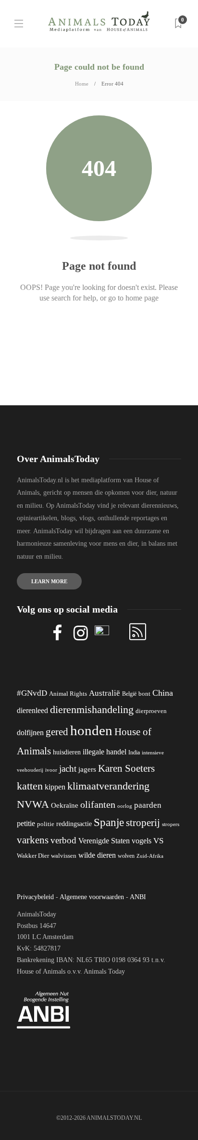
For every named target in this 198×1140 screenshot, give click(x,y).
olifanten (97, 804)
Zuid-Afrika (149, 856)
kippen (55, 787)
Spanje (109, 822)
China (162, 693)
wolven (126, 855)
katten (30, 786)
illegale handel (104, 752)
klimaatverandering (108, 786)
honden (91, 730)
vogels (141, 841)
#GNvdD (32, 693)
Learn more (49, 581)
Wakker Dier (33, 855)
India (134, 752)
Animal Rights (68, 693)
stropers (170, 824)
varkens (33, 840)
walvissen (63, 855)
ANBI (138, 897)
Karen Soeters (126, 768)
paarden (147, 805)
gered (57, 732)
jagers (87, 769)
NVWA (33, 804)
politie (45, 824)
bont (144, 693)
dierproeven (151, 711)
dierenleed (32, 710)
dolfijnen (30, 732)
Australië (104, 693)
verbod (63, 840)
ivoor (51, 770)
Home (81, 84)
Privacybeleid (35, 897)
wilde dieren (97, 855)
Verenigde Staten (104, 841)
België (129, 693)
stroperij (143, 822)
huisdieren (67, 752)
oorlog (124, 806)
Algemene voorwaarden (92, 897)
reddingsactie (74, 823)
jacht (67, 769)
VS (158, 840)
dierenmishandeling (92, 709)
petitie (26, 823)
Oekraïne (64, 805)
